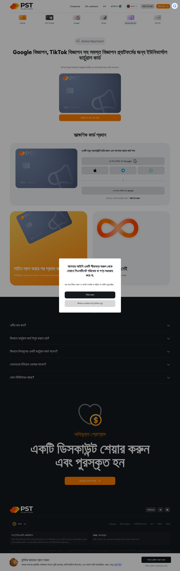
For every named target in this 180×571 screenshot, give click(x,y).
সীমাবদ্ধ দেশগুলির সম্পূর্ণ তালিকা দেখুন (90, 303)
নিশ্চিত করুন (90, 294)
